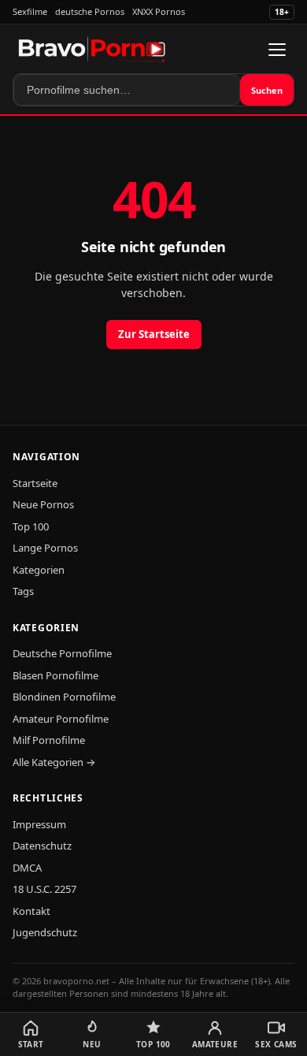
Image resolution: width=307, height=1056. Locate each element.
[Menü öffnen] (277, 49)
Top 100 (31, 526)
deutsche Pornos (89, 11)
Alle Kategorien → (54, 762)
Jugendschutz (45, 932)
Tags (23, 591)
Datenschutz (42, 845)
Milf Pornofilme (49, 740)
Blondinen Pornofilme (64, 697)
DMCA (27, 868)
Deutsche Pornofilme (62, 653)
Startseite (35, 483)
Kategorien (39, 570)
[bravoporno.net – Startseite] (92, 49)
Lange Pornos (45, 548)
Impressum (39, 824)
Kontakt (31, 911)
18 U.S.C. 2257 (44, 889)
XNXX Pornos (158, 11)
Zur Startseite (154, 334)
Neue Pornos (43, 504)
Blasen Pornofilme (55, 675)
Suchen (267, 90)
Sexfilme (30, 11)
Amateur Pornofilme (61, 719)
